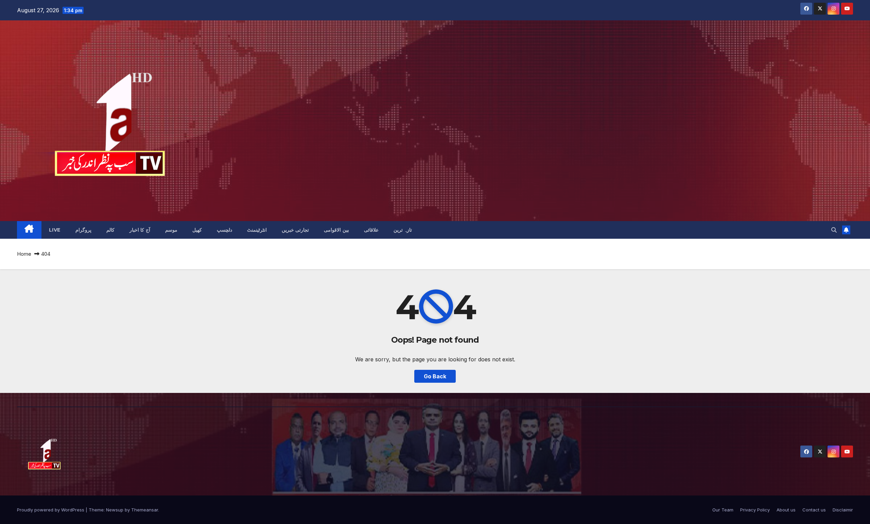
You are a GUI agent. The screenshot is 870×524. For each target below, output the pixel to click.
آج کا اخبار (139, 230)
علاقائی (371, 230)
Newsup (114, 509)
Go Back (435, 376)
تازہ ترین (403, 230)
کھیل (197, 230)
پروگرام (83, 230)
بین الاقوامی (336, 230)
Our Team (722, 509)
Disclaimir (843, 509)
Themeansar (144, 509)
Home (24, 254)
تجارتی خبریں (295, 230)
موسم (171, 230)
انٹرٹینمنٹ (257, 230)
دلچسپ (224, 230)
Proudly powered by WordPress (51, 509)
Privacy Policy (755, 509)
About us (786, 509)
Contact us (814, 509)
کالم (110, 230)
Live (54, 230)
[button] (834, 230)
